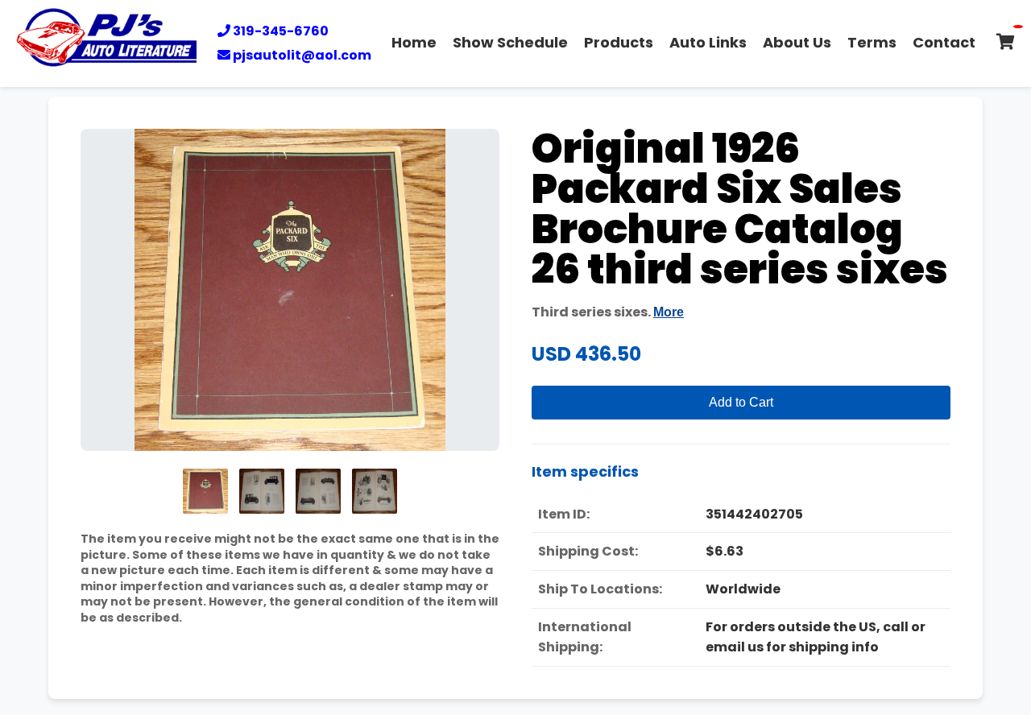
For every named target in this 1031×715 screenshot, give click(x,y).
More (668, 312)
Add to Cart (741, 402)
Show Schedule (510, 42)
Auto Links (708, 42)
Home (414, 42)
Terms (871, 42)
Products (618, 42)
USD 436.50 (586, 354)
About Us (797, 42)
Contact (944, 42)
